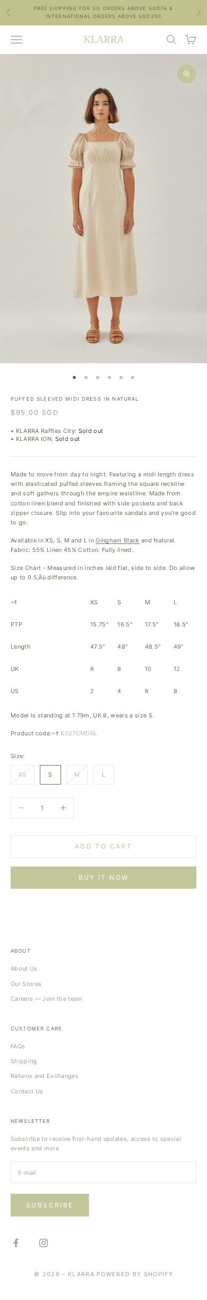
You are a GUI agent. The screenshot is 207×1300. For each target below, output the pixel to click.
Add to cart (103, 846)
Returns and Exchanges (45, 1076)
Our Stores (26, 984)
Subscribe (50, 1205)
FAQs (18, 1046)
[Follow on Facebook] (16, 1243)
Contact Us (27, 1091)
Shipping (24, 1061)
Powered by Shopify (135, 1274)
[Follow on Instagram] (43, 1243)
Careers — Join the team (47, 998)
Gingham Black (117, 540)
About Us (24, 968)
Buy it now (104, 877)
